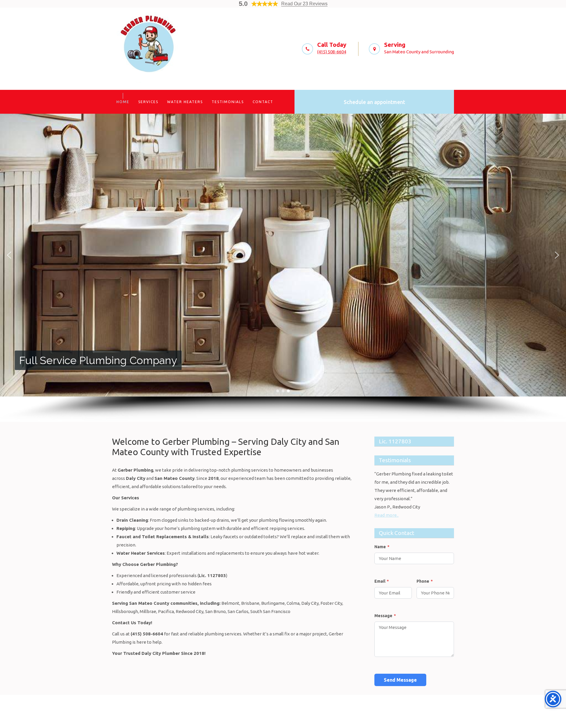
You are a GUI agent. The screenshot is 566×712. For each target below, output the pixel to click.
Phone (425, 581)
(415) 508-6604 (331, 51)
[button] (9, 255)
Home (122, 102)
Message (385, 615)
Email (381, 581)
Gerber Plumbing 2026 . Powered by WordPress (283, 703)
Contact (263, 102)
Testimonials (228, 102)
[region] (283, 268)
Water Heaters (185, 102)
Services (148, 102)
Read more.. (386, 515)
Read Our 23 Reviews (304, 3)
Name (381, 546)
